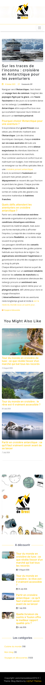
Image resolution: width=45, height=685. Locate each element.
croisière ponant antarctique (19, 169)
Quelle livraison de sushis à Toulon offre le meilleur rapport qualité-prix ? (28, 619)
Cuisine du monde (12, 646)
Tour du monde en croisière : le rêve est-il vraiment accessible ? (21, 403)
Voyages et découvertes (12, 310)
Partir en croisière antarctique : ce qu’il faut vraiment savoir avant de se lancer (22, 445)
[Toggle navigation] (39, 27)
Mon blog (8, 652)
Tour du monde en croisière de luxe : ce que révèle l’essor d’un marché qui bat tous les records (21, 360)
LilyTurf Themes (33, 681)
